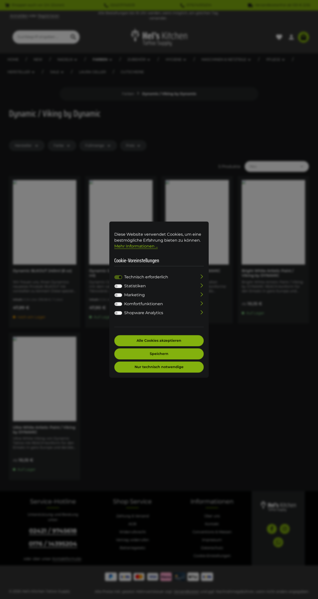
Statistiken (135, 286)
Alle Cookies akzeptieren (159, 340)
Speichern (159, 354)
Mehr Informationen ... (136, 246)
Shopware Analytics (143, 313)
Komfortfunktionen (143, 304)
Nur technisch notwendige (159, 367)
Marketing (134, 295)
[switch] (118, 286)
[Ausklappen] (202, 276)
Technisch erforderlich (146, 277)
